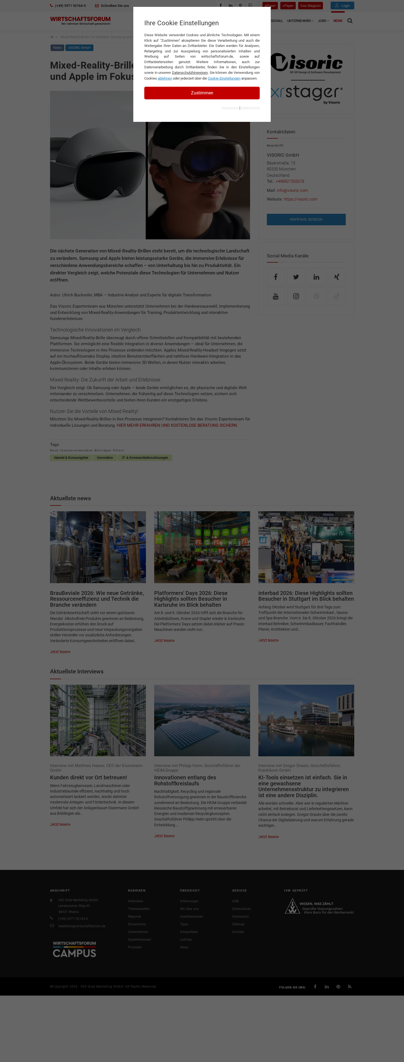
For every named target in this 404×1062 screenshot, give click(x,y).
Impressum (230, 108)
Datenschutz (250, 108)
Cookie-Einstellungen (224, 78)
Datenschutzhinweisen (190, 73)
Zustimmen (202, 92)
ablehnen (165, 78)
